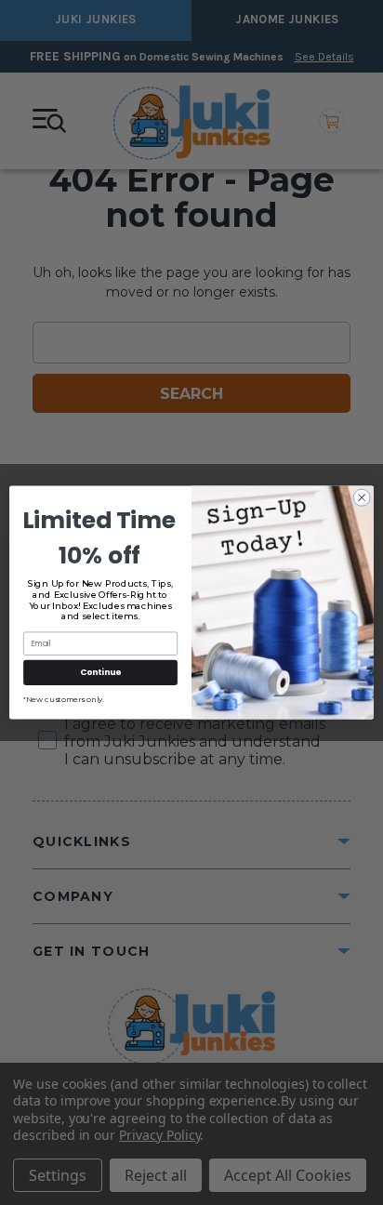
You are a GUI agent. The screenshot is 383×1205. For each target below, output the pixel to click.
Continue (100, 673)
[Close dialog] (361, 497)
